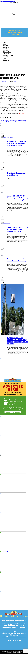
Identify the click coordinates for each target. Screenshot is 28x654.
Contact (5, 58)
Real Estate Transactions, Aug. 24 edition (16, 174)
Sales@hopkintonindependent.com (14, 637)
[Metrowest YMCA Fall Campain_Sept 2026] (13, 550)
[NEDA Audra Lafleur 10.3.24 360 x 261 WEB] (13, 530)
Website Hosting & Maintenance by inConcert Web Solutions (16, 652)
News (4, 44)
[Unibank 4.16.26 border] (13, 453)
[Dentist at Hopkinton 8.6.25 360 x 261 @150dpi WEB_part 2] (13, 376)
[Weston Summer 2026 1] (13, 609)
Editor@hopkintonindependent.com (14, 633)
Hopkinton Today (8, 55)
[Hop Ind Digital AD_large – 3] (13, 511)
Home (4, 42)
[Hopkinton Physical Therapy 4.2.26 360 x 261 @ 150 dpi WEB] (13, 472)
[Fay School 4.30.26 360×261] (13, 415)
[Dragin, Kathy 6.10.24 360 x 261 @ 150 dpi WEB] (13, 434)
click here (21, 113)
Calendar (5, 56)
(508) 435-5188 (16, 640)
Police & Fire (7, 52)
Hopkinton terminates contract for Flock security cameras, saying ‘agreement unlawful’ (17, 341)
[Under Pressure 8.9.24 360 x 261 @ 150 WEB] (13, 492)
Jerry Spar (3, 81)
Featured (5, 45)
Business (5, 50)
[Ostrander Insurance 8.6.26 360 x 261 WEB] (13, 570)
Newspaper (6, 60)
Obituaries (6, 53)
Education (6, 47)
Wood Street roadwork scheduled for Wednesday (16, 260)
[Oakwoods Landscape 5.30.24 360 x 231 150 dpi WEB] (13, 590)
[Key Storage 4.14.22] (5, 551)
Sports (5, 48)
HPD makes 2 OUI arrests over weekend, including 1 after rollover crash (16, 143)
